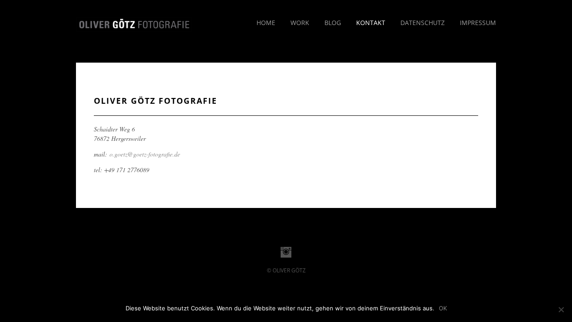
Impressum (478, 22)
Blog (332, 22)
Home (266, 22)
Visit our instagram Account (286, 252)
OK (443, 308)
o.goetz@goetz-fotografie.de (144, 154)
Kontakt (370, 22)
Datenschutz (422, 22)
